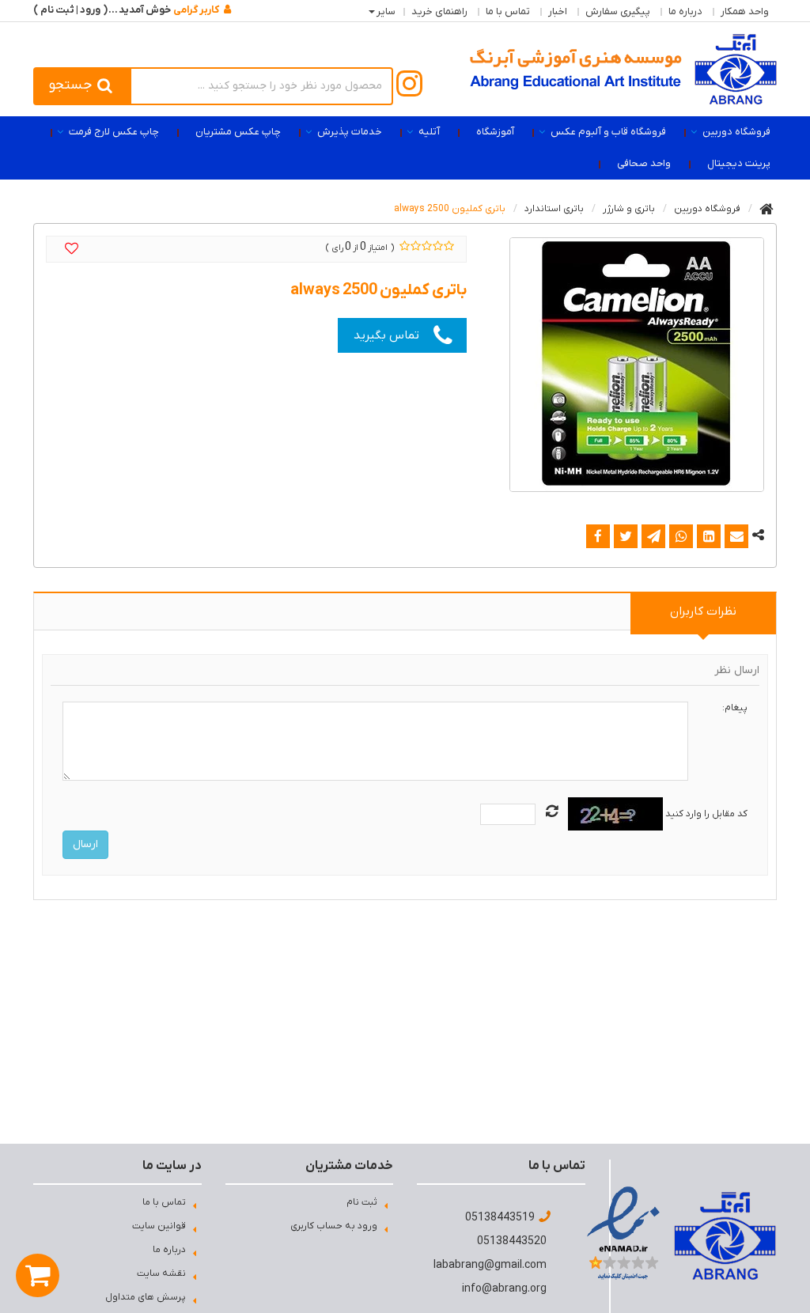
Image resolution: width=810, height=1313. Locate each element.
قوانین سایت (159, 1226)
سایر (386, 11)
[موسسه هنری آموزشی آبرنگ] (623, 69)
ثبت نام (361, 1202)
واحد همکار (745, 11)
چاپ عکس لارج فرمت (114, 131)
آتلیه (429, 131)
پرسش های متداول (145, 1297)
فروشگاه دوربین (736, 131)
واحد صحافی (644, 163)
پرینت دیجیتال (738, 163)
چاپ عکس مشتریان (238, 131)
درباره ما (685, 11)
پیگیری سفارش (617, 11)
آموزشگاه (495, 131)
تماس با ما (508, 11)
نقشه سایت (161, 1273)
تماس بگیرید (386, 335)
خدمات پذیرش (349, 131)
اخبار (557, 11)
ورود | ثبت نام (70, 10)
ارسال (85, 844)
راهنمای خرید (439, 11)
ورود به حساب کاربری (333, 1226)
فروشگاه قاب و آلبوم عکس (608, 131)
